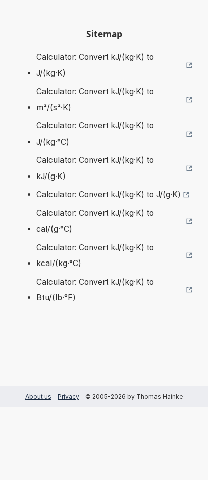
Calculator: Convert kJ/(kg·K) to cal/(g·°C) (95, 221)
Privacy (68, 396)
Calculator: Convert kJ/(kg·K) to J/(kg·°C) (95, 134)
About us (38, 396)
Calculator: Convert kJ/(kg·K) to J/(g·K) (108, 194)
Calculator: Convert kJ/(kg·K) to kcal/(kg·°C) (95, 256)
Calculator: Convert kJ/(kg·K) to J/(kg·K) (95, 65)
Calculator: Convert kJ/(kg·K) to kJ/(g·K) (95, 168)
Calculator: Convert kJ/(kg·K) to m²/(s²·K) (95, 99)
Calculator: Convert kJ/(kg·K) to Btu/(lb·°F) (95, 290)
